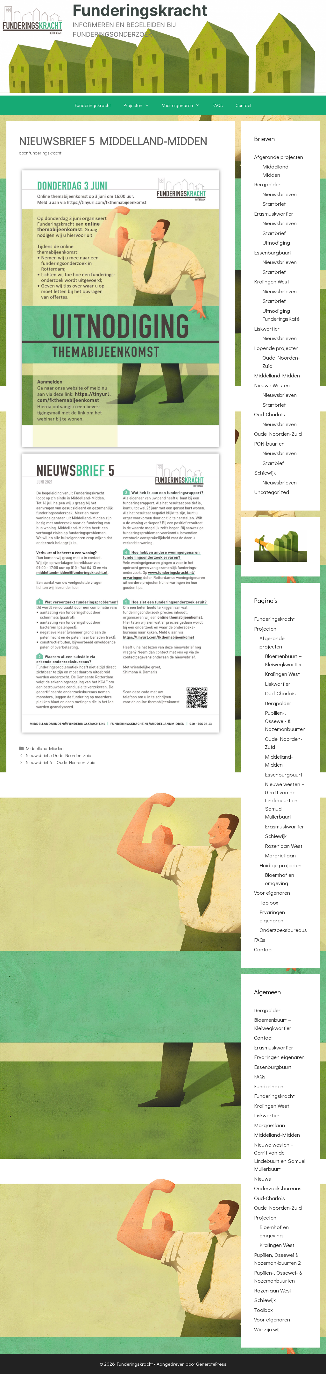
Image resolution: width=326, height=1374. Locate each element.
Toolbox (268, 902)
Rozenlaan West (283, 845)
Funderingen (268, 1086)
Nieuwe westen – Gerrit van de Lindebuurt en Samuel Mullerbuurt (284, 800)
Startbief (273, 463)
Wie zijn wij (267, 1329)
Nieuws (262, 1178)
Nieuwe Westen (272, 385)
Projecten (133, 105)
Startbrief (274, 203)
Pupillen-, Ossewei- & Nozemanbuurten (285, 721)
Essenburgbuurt (273, 252)
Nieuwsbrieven (279, 194)
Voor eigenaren (177, 105)
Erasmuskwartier (273, 213)
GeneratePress (211, 1364)
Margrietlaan (280, 855)
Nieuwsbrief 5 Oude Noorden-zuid (58, 755)
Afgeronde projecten (278, 157)
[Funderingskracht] (32, 19)
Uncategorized (271, 492)
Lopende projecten (276, 348)
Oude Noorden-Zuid (278, 433)
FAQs (218, 105)
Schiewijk (265, 472)
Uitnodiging (276, 242)
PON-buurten (269, 443)
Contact (244, 105)
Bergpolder (267, 184)
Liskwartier (267, 328)
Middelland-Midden (45, 748)
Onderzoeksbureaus (283, 930)
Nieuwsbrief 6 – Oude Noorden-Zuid (61, 762)
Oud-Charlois (269, 414)
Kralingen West (271, 281)
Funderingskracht (140, 10)
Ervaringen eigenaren (279, 1057)
